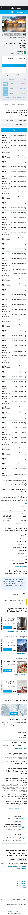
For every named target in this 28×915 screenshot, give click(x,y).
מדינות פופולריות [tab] (22, 859)
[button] (1, 7)
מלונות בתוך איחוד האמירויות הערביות (17, 866)
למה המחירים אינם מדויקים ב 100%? (16, 905)
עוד (26, 503)
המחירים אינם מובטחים (18, 895)
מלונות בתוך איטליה (21, 883)
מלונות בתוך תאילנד (21, 887)
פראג (11, 911)
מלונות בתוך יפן (22, 875)
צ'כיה (18, 911)
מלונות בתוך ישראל (21, 885)
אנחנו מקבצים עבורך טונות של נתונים (16, 902)
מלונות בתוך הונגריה (21, 873)
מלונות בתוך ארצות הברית (20, 870)
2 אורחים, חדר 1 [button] (21, 62)
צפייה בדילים (8, 628)
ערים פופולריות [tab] (11, 859)
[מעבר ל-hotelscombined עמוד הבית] (17, 12)
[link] (17, 631)
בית (21, 911)
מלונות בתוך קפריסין (21, 881)
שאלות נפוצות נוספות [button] (14, 808)
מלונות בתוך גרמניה (21, 868)
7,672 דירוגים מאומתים (14, 53)
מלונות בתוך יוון (22, 877)
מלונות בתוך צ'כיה (22, 879)
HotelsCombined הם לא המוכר (18, 899)
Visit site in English (16, 8)
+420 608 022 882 (21, 51)
